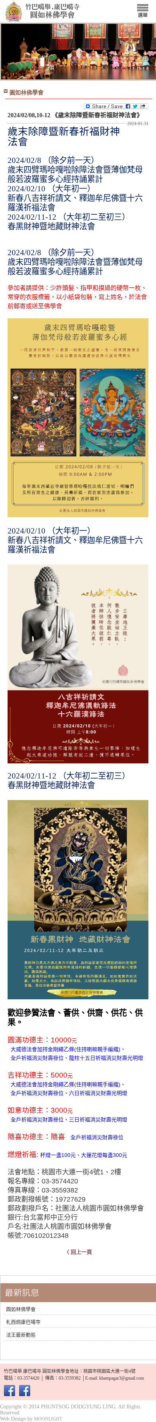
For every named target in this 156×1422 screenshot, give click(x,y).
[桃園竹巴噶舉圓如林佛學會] (9, 1393)
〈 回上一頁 (78, 1252)
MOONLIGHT (48, 1419)
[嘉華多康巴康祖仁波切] (24, 1393)
